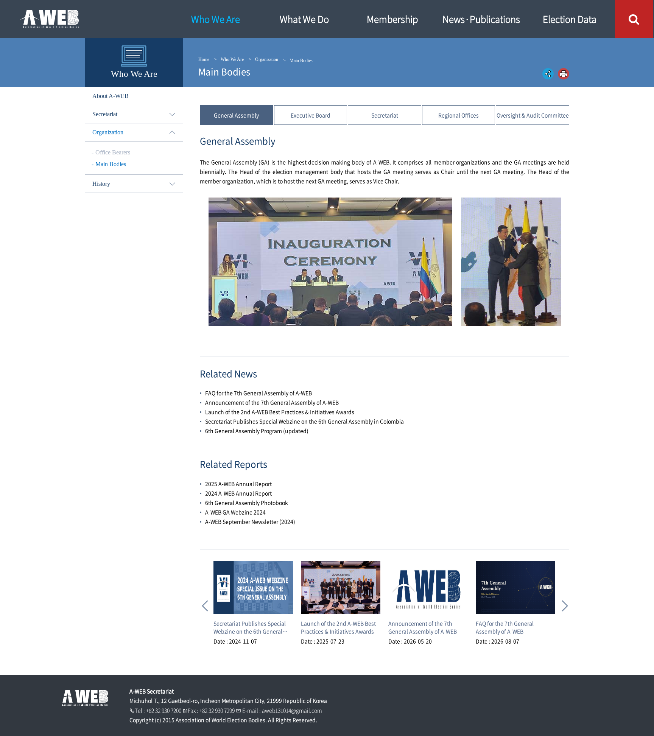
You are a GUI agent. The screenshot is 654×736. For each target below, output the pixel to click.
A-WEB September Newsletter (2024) (250, 521)
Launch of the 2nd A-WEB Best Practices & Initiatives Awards (279, 411)
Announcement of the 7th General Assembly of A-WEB (272, 402)
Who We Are (215, 19)
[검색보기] (634, 19)
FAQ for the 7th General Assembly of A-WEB (258, 393)
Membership (392, 19)
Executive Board (310, 115)
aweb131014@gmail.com (292, 710)
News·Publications (481, 19)
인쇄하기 (563, 73)
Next (562, 603)
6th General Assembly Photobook (246, 502)
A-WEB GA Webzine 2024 (235, 512)
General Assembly (236, 115)
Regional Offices (458, 115)
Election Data (569, 19)
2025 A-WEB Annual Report (238, 483)
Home (203, 59)
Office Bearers (112, 152)
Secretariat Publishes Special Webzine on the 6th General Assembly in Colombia (304, 421)
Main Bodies (110, 164)
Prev (204, 603)
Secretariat (384, 115)
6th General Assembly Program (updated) (256, 430)
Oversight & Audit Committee (533, 115)
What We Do (304, 19)
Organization (266, 59)
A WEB (85, 19)
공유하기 (548, 73)
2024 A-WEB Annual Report (238, 493)
